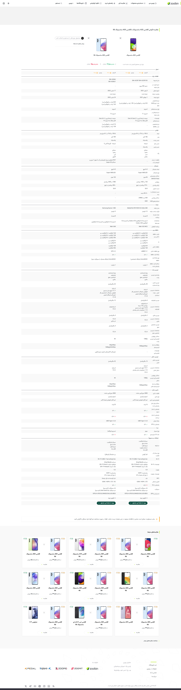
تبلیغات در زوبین (151, 669)
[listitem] (137, 552)
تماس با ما (153, 673)
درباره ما (154, 676)
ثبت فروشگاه (152, 665)
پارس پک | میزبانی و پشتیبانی (122, 666)
